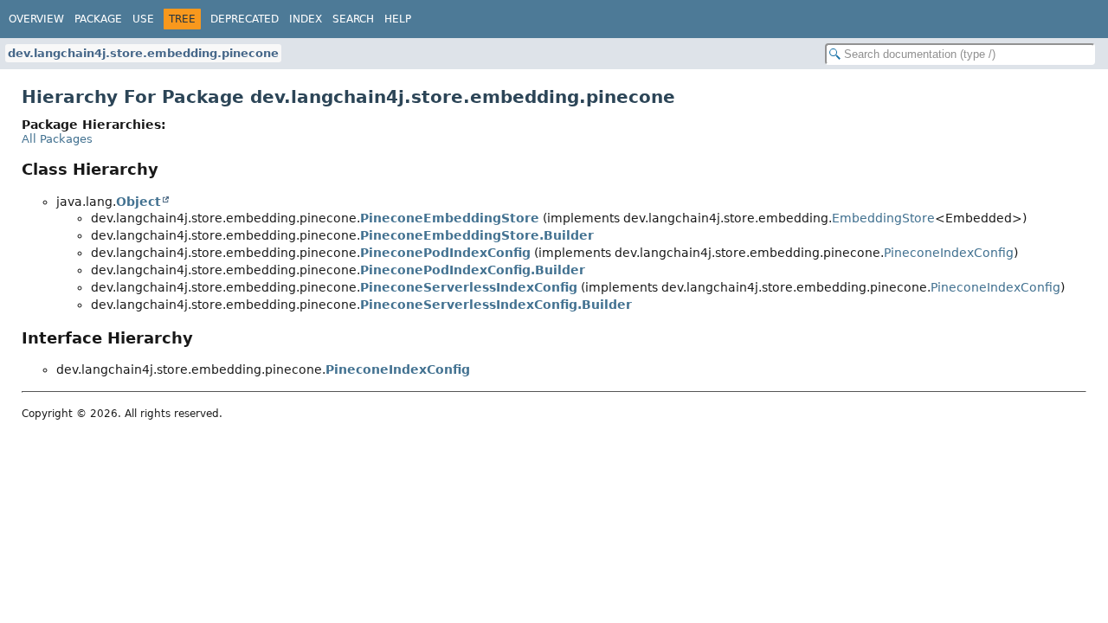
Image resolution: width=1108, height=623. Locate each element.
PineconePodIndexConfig (445, 253)
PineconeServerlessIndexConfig (468, 287)
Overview (36, 19)
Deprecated (244, 19)
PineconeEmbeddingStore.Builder (477, 235)
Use (143, 19)
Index (305, 19)
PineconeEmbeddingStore (449, 218)
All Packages (57, 138)
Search (353, 19)
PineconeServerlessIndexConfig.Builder (496, 305)
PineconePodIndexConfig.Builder (472, 270)
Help (397, 19)
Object (138, 202)
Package (98, 19)
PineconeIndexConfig (949, 253)
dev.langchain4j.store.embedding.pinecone (143, 53)
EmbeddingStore (883, 218)
